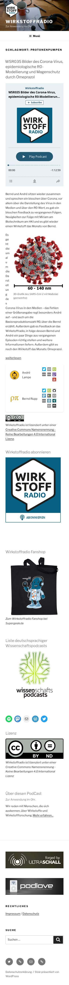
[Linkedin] (48, 401)
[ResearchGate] (48, 396)
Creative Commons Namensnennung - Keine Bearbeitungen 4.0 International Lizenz (31, 434)
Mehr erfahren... (43, 815)
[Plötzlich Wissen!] (48, 375)
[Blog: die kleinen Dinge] (43, 375)
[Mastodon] (43, 396)
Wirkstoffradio (29, 21)
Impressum (13, 913)
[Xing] (53, 401)
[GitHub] (53, 391)
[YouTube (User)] (53, 380)
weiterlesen (13, 358)
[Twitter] (43, 369)
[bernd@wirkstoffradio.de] (48, 406)
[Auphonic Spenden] (53, 406)
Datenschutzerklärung (19, 971)
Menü (36, 35)
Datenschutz (30, 913)
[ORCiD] (53, 369)
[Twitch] (53, 375)
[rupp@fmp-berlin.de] (53, 396)
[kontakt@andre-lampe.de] (48, 369)
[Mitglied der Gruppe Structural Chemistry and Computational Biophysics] (43, 401)
